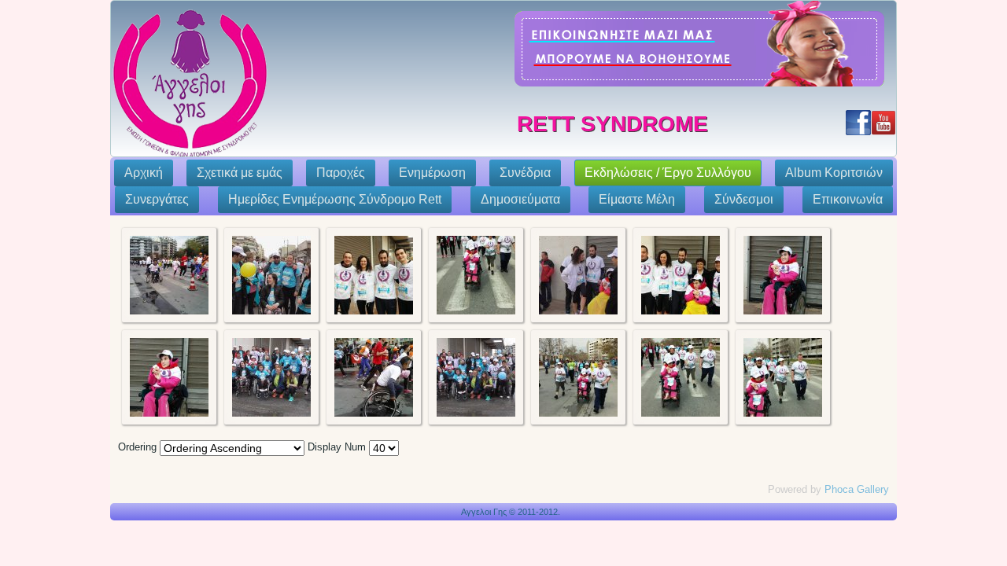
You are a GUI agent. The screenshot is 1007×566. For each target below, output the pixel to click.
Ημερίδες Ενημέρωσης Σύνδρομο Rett (334, 199)
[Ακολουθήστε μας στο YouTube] (883, 122)
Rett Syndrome (612, 124)
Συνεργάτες (157, 199)
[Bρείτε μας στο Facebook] (858, 122)
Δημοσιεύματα (520, 199)
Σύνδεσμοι (743, 199)
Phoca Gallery (856, 489)
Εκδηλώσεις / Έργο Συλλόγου (668, 172)
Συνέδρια (525, 172)
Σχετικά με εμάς (239, 172)
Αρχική (143, 172)
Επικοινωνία (848, 199)
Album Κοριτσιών (834, 172)
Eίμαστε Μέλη (637, 199)
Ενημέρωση (432, 172)
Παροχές (340, 172)
